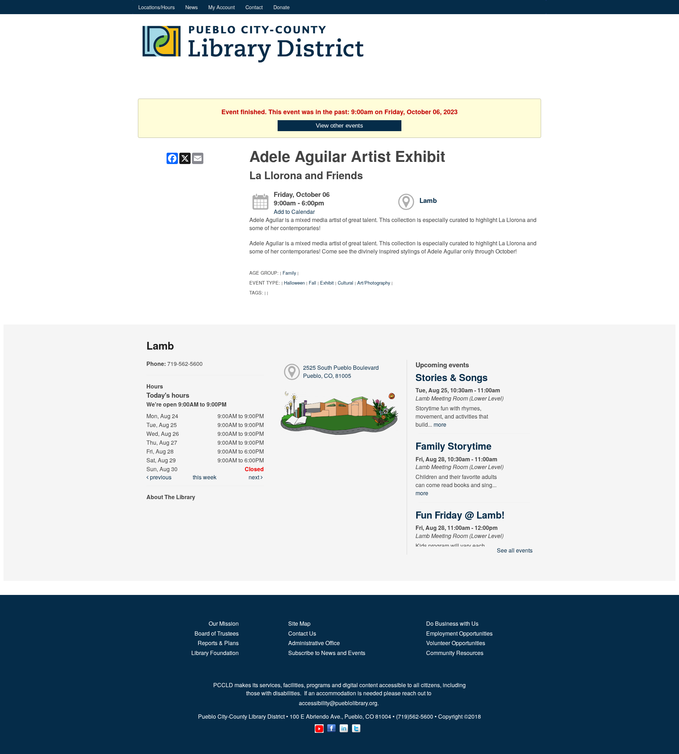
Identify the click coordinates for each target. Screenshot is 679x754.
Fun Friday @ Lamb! (460, 514)
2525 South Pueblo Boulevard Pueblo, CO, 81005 (341, 371)
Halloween (294, 282)
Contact (254, 7)
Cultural (345, 282)
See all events (515, 550)
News (191, 7)
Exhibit (327, 282)
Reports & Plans (218, 643)
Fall (312, 282)
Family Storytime (454, 445)
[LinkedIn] (344, 727)
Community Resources (454, 653)
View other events (339, 125)
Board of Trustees (217, 633)
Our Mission (224, 623)
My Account (221, 7)
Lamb (428, 200)
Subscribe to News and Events (326, 653)
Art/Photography (373, 282)
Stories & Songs (452, 377)
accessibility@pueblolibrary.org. (339, 703)
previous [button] (160, 477)
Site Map (299, 623)
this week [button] (204, 477)
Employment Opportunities (459, 633)
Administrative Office (314, 643)
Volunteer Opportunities (455, 643)
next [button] (255, 477)
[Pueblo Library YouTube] (319, 727)
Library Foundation (215, 653)
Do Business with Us (452, 623)
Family (289, 272)
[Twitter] (356, 727)
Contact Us (302, 633)
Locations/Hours (156, 7)
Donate (281, 7)
